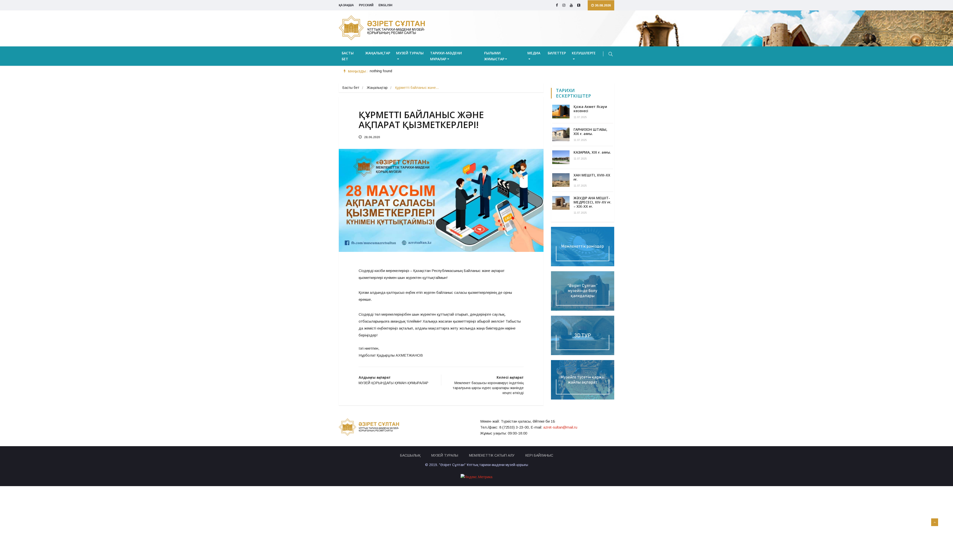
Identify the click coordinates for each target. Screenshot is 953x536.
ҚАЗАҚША (346, 5)
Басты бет (348, 56)
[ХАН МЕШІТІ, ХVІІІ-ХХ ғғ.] (561, 180)
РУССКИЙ (366, 5)
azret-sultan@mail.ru (560, 427)
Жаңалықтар (377, 53)
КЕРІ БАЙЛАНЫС (539, 455)
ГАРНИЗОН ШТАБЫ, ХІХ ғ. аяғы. (590, 131)
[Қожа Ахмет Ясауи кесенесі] (561, 111)
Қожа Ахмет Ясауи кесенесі (590, 108)
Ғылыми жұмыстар (494, 56)
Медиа (533, 53)
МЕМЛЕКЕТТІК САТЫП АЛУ (491, 455)
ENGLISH (385, 5)
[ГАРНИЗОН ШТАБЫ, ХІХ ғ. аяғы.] (561, 134)
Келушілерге (584, 53)
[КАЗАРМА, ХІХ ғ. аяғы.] (561, 157)
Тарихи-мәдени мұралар (446, 56)
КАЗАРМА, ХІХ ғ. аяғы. (592, 152)
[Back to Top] (934, 522)
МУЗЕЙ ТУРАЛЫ (444, 455)
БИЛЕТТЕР (557, 53)
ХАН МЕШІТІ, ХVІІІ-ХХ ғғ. (592, 177)
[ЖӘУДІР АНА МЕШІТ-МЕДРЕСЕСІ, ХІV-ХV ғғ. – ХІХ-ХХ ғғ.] (561, 203)
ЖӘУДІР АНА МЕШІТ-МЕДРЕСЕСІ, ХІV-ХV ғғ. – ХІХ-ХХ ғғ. (592, 202)
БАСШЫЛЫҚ (410, 455)
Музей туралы (410, 53)
